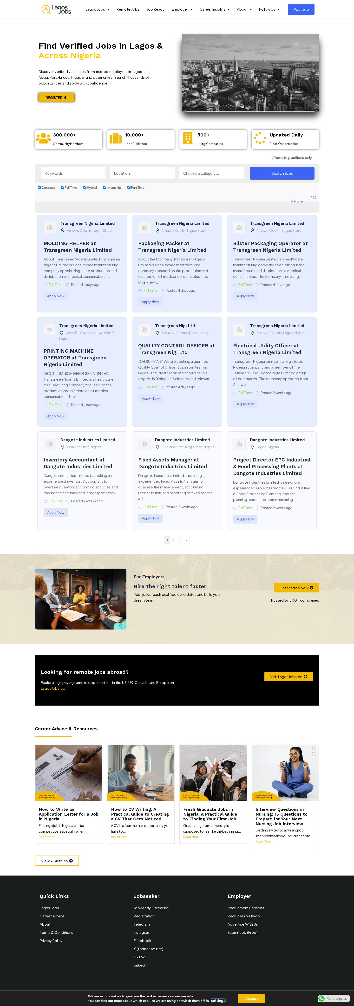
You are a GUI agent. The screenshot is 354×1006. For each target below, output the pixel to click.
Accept (251, 998)
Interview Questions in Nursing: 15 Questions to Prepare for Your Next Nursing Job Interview (282, 816)
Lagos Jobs (95, 9)
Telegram (142, 924)
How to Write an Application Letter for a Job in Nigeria (68, 814)
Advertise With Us (243, 924)
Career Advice (52, 916)
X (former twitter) (148, 948)
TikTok (139, 956)
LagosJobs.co (53, 688)
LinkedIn (140, 965)
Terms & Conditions (56, 932)
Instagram (142, 932)
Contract (48, 187)
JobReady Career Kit (151, 907)
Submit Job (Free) (242, 932)
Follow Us (267, 9)
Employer (180, 9)
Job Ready (155, 9)
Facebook (142, 940)
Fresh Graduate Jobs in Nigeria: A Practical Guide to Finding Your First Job (210, 814)
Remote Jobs (128, 9)
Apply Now (55, 296)
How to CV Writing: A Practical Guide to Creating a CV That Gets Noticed (140, 814)
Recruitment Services (246, 907)
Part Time (137, 187)
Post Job (301, 9)
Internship (113, 187)
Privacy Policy (51, 940)
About (242, 9)
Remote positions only (293, 157)
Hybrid (91, 187)
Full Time (70, 187)
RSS (313, 198)
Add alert (297, 201)
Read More (46, 837)
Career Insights (212, 9)
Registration (144, 916)
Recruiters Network (244, 916)
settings (218, 1001)
